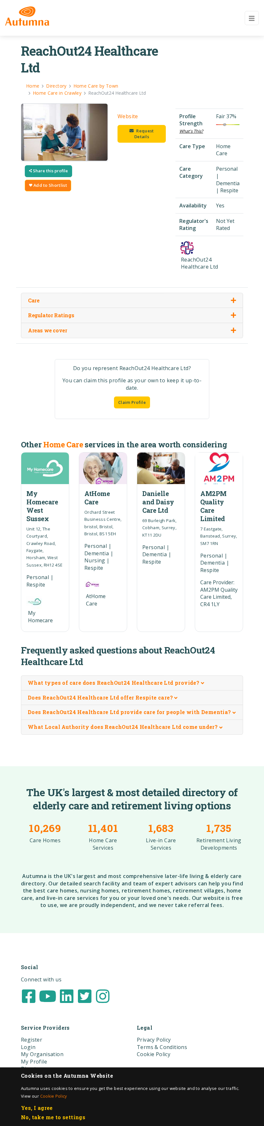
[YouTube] (47, 995)
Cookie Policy (53, 1096)
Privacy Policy (154, 1039)
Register (31, 1039)
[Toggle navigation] (252, 18)
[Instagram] (102, 995)
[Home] (27, 16)
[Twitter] (84, 995)
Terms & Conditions (162, 1047)
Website (128, 116)
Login (28, 1047)
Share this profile (50, 171)
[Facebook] (28, 995)
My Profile (34, 1061)
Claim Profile (132, 402)
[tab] (132, 683)
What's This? (191, 131)
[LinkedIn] (66, 995)
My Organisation (42, 1054)
